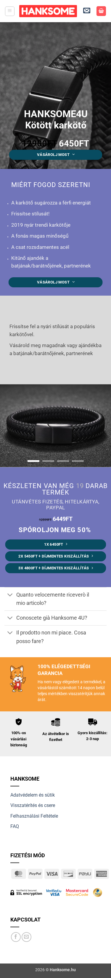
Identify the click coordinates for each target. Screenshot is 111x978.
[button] (10, 11)
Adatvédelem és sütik (32, 795)
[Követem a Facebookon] (16, 937)
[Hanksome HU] (48, 11)
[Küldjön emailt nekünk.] (26, 937)
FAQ (14, 826)
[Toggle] (10, 595)
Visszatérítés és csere (32, 805)
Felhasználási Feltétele (34, 816)
